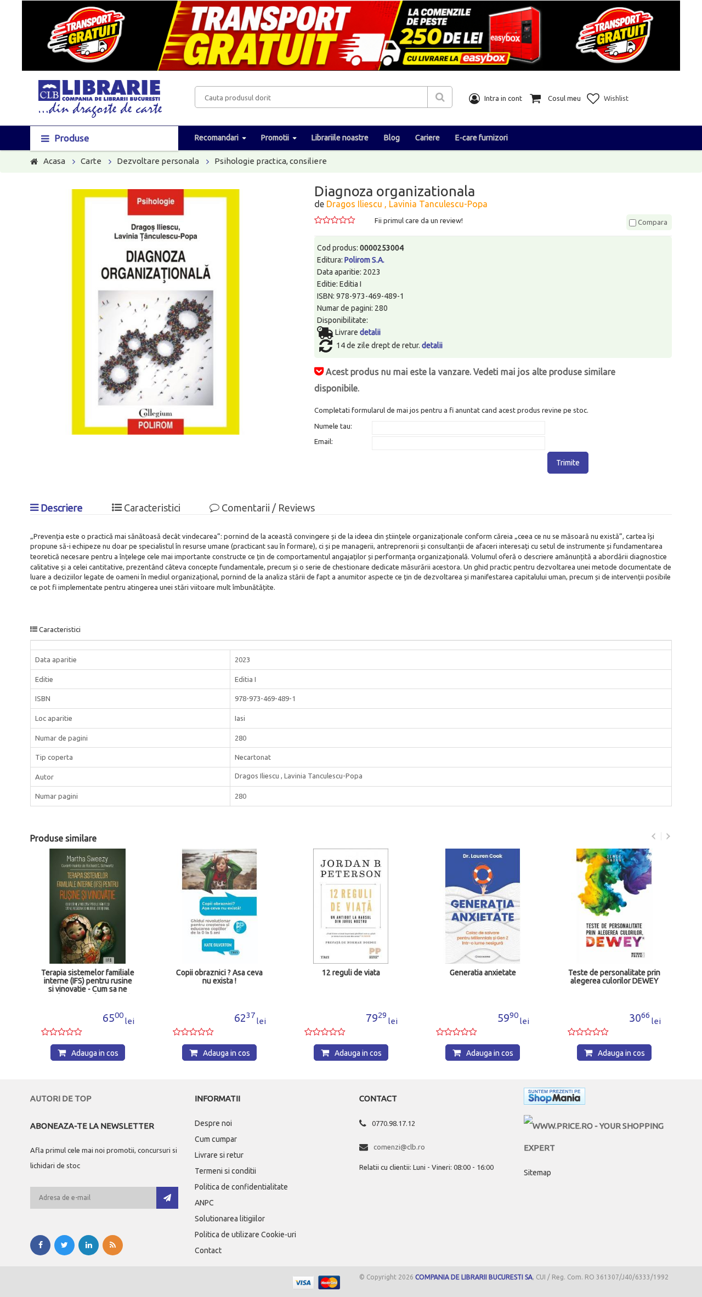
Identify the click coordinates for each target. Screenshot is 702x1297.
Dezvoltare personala (158, 161)
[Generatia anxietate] (482, 906)
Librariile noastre (340, 137)
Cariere (427, 137)
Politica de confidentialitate (241, 1186)
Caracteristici (151, 507)
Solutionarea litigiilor (230, 1218)
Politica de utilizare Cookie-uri (245, 1234)
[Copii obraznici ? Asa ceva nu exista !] (219, 906)
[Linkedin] (88, 1245)
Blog (392, 137)
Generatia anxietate (483, 973)
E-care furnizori (481, 137)
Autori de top (61, 1098)
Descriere (60, 507)
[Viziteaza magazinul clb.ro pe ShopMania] (554, 1098)
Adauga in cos (94, 1053)
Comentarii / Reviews (267, 507)
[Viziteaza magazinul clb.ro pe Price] (598, 1125)
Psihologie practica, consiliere (270, 161)
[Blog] (113, 1245)
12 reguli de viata (351, 973)
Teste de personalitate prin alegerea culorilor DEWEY (614, 977)
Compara (651, 222)
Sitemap (537, 1172)
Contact (208, 1250)
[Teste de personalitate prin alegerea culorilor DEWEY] (614, 906)
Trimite (568, 462)
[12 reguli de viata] (351, 906)
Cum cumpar (216, 1139)
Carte (91, 161)
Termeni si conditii (225, 1171)
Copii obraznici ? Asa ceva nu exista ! (219, 977)
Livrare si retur (219, 1155)
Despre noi (213, 1123)
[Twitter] (64, 1245)
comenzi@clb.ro (399, 1147)
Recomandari (217, 137)
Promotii (275, 137)
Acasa (54, 161)
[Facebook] (40, 1245)
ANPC (204, 1202)
